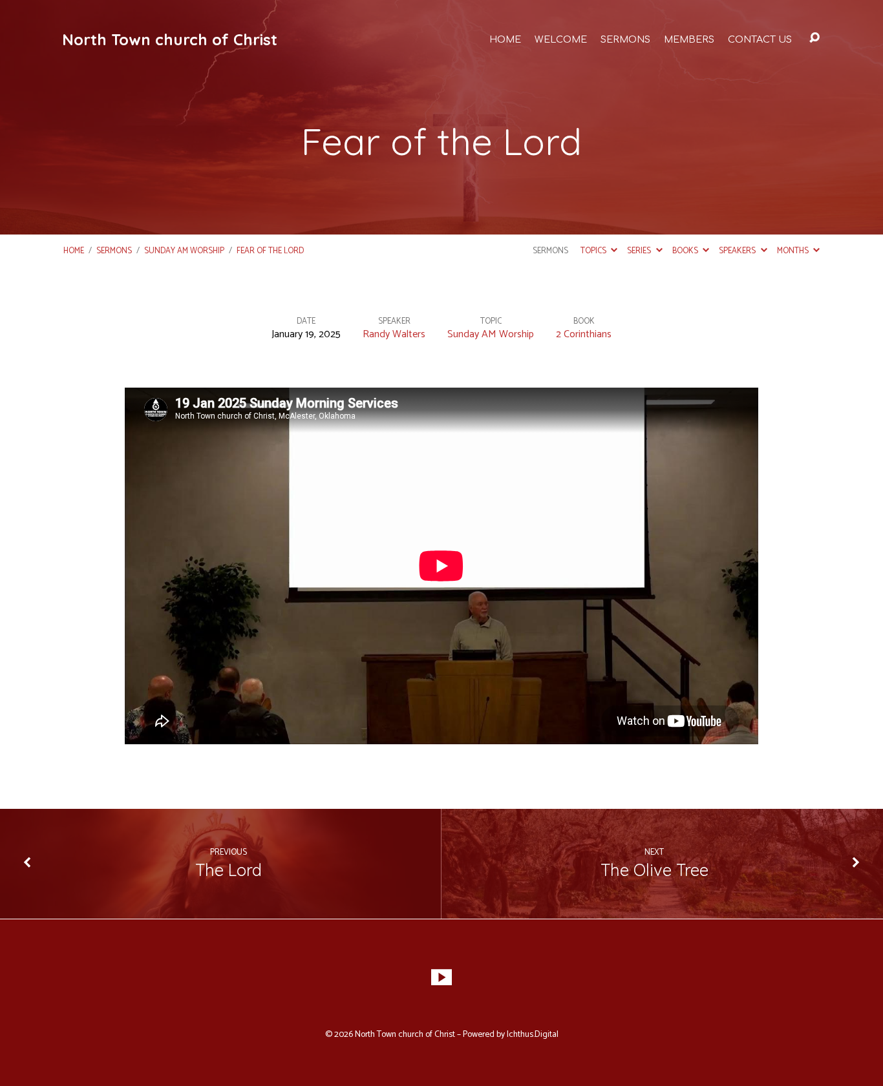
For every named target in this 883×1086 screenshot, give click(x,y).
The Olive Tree (654, 869)
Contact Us (760, 39)
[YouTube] (441, 977)
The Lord (228, 869)
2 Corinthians (584, 334)
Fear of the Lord (270, 251)
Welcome (561, 39)
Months (794, 251)
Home (505, 39)
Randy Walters (394, 334)
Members (689, 39)
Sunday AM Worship (184, 251)
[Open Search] (814, 38)
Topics (594, 251)
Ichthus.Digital (533, 1034)
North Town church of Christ (169, 39)
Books (686, 251)
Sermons (625, 39)
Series (640, 251)
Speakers (738, 251)
